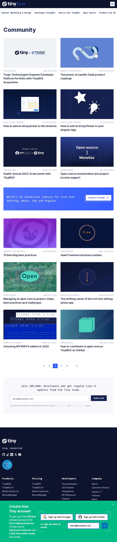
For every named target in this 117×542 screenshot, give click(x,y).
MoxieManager (9, 495)
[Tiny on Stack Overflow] (8, 454)
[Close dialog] (113, 504)
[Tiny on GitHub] (4, 454)
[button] (112, 4)
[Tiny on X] (16, 454)
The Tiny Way (9, 71)
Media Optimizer (10, 491)
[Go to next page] (74, 366)
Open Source (66, 170)
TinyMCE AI (7, 488)
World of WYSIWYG (69, 295)
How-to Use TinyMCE (13, 122)
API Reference (69, 495)
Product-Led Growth (71, 71)
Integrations (68, 491)
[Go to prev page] (42, 366)
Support (66, 499)
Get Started (68, 488)
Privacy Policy (61, 406)
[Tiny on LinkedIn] (12, 454)
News (94, 499)
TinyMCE (6, 484)
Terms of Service (78, 406)
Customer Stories (100, 488)
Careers (95, 492)
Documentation (69, 484)
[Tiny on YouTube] (20, 454)
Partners (96, 496)
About (95, 484)
